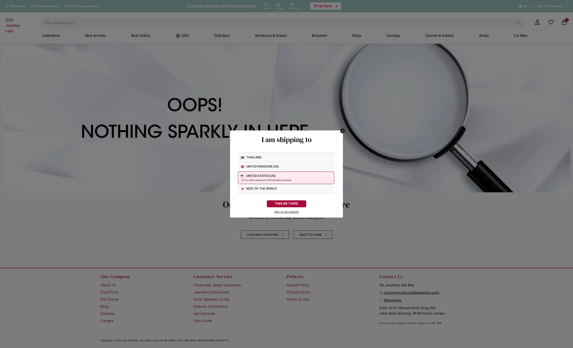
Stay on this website (286, 212)
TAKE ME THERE (286, 203)
